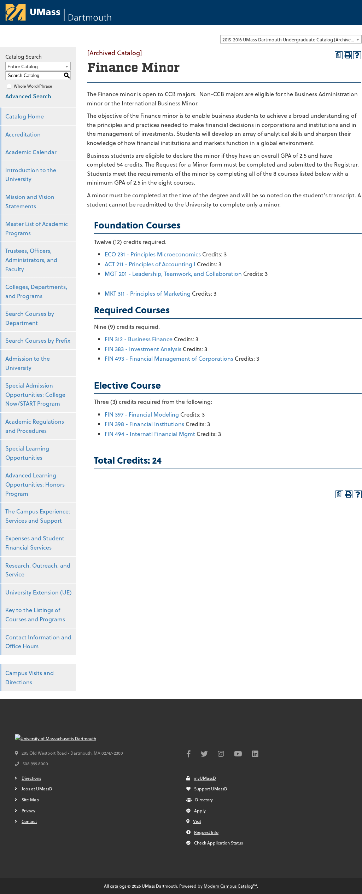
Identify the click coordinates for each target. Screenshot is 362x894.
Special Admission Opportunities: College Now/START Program (35, 394)
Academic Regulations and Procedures (34, 426)
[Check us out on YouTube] (238, 754)
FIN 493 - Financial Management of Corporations (169, 358)
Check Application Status (218, 843)
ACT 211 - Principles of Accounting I (150, 264)
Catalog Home (24, 116)
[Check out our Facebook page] (188, 754)
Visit (197, 821)
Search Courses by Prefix (37, 340)
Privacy (28, 810)
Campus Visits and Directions (29, 677)
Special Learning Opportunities (27, 452)
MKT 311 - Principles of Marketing (148, 293)
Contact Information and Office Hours (38, 641)
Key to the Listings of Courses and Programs (35, 614)
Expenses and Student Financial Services (34, 542)
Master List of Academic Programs (36, 228)
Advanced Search (28, 96)
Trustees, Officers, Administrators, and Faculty (31, 259)
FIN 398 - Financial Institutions (144, 424)
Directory (204, 799)
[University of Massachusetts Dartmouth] (68, 738)
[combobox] (291, 39)
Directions (31, 778)
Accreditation (23, 134)
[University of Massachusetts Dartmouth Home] (58, 12)
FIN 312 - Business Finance (139, 339)
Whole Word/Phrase (33, 86)
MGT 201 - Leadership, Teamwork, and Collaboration (173, 273)
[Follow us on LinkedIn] (255, 754)
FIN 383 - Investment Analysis (143, 349)
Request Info (206, 832)
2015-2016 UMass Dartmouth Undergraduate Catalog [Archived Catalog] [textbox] (291, 39)
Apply (200, 810)
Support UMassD (210, 788)
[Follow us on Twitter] (204, 754)
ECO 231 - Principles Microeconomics (153, 254)
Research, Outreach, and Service (37, 570)
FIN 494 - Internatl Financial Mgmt (150, 434)
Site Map (30, 799)
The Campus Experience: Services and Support (37, 515)
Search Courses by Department (29, 318)
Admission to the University (27, 363)
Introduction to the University (30, 174)
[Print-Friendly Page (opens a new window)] (348, 55)
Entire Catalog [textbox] (22, 66)
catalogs (118, 886)
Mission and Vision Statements (29, 201)
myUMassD (205, 778)
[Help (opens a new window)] (357, 55)
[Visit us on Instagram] (221, 754)
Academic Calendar (31, 152)
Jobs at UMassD (37, 788)
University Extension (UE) (38, 592)
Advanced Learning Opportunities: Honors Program (35, 484)
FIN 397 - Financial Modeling (142, 414)
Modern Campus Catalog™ (230, 886)
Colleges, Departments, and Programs (36, 291)
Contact (29, 821)
